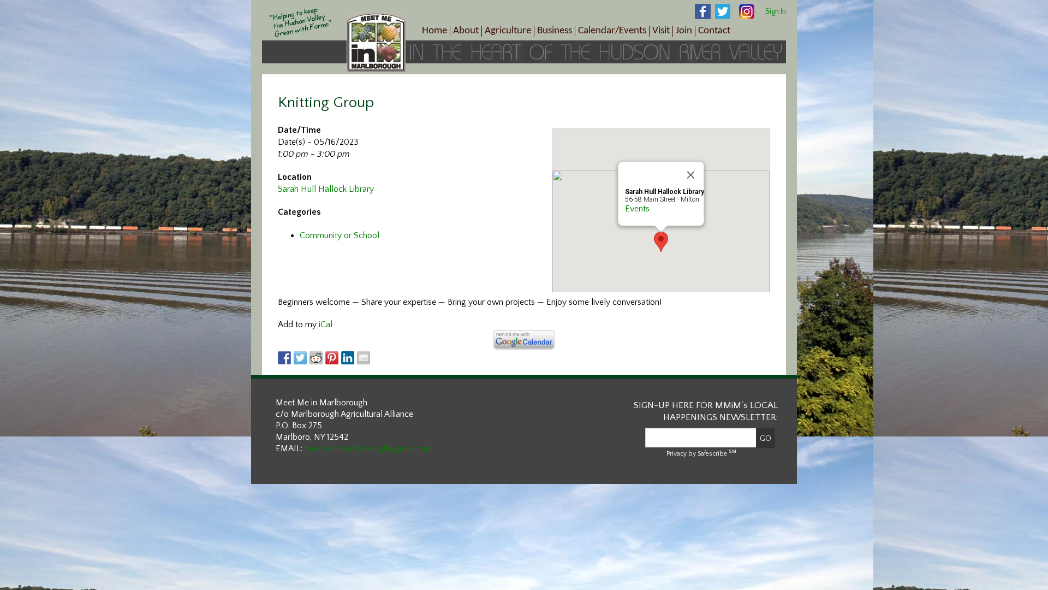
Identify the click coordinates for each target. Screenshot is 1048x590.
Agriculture (508, 31)
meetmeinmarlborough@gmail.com (369, 448)
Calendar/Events (612, 31)
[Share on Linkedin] (347, 357)
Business (554, 31)
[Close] (691, 175)
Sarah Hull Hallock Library (326, 189)
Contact (714, 31)
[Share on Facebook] (284, 357)
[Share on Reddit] (316, 357)
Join (684, 31)
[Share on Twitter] (300, 357)
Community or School (339, 235)
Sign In (775, 11)
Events (637, 209)
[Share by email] (363, 357)
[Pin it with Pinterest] (331, 357)
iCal (325, 324)
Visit (661, 31)
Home (434, 31)
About (466, 31)
